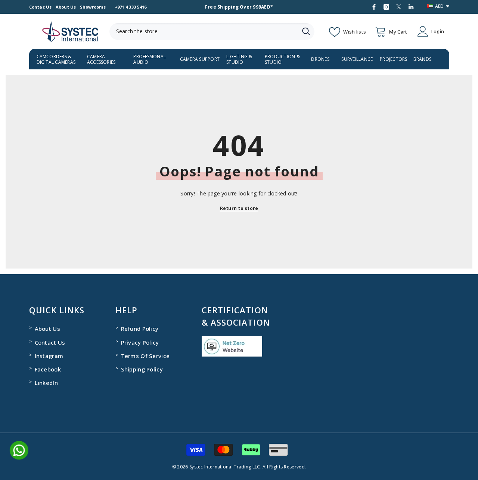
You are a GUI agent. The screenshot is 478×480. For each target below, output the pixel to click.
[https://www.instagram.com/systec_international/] (386, 7)
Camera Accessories (101, 59)
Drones (320, 59)
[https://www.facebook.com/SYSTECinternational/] (374, 7)
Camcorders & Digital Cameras (56, 59)
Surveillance (357, 59)
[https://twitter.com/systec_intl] (399, 7)
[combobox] (203, 31)
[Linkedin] (411, 7)
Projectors (393, 59)
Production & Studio (282, 59)
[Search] (211, 31)
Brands (422, 59)
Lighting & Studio (239, 59)
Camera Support (200, 59)
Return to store (239, 208)
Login (437, 31)
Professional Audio (149, 59)
